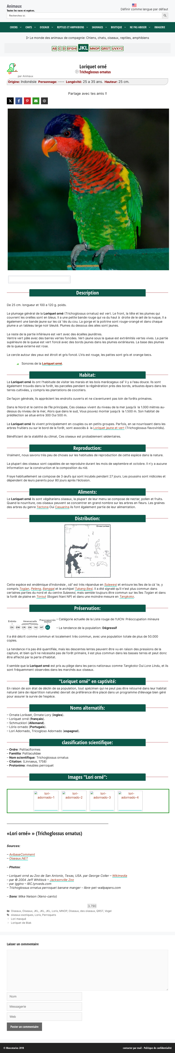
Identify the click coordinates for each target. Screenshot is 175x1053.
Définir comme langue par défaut (144, 9)
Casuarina (62, 507)
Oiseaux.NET (18, 858)
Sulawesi (110, 584)
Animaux (14, 6)
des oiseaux (87, 911)
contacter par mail (132, 1048)
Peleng (36, 588)
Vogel (108, 911)
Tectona (43, 507)
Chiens (14, 27)
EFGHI (72, 48)
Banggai (49, 588)
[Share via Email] (35, 100)
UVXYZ (117, 48)
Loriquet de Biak (21, 922)
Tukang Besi (84, 588)
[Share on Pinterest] (27, 100)
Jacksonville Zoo (62, 880)
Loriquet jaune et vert (108, 428)
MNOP (94, 48)
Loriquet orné (52, 363)
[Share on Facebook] (18, 100)
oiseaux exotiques (22, 915)
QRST (106, 48)
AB (54, 48)
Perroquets (49, 915)
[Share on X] (10, 100)
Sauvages (97, 27)
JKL (83, 48)
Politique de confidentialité (158, 1048)
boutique (116, 27)
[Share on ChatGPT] (44, 100)
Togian (24, 588)
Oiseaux (44, 27)
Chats (28, 27)
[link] (87, 189)
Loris (55, 911)
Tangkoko (126, 596)
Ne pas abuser (138, 27)
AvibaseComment (22, 854)
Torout (41, 596)
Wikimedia (119, 875)
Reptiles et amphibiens (70, 27)
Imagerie (159, 27)
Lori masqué (18, 918)
